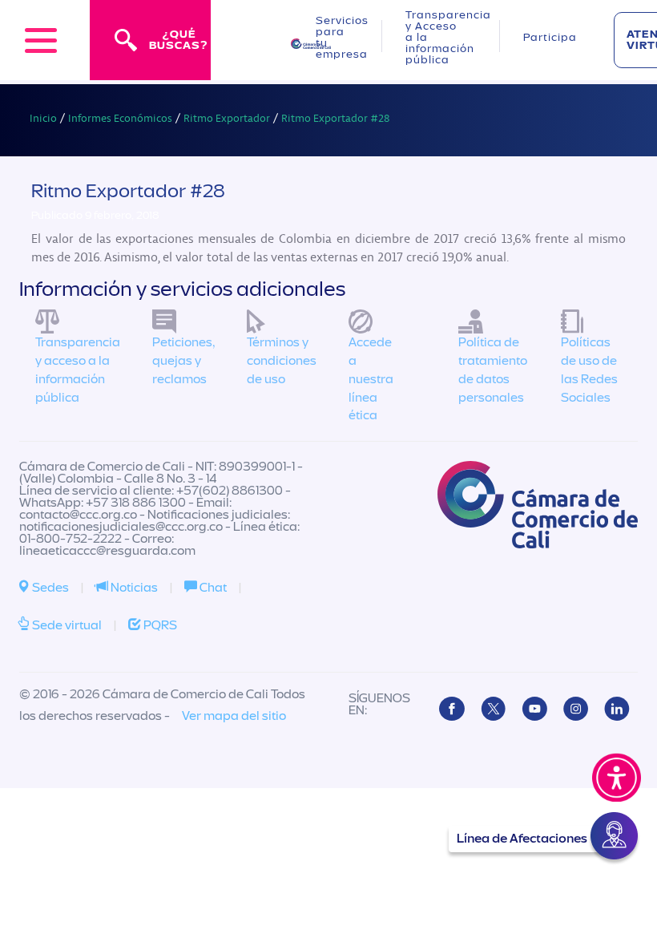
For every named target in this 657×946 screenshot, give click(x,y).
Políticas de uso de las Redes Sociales (589, 370)
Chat (212, 588)
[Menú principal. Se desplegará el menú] (41, 40)
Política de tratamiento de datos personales (492, 370)
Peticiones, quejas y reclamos (183, 360)
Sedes (49, 588)
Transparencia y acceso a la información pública (77, 370)
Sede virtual (66, 625)
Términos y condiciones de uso (281, 360)
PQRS (159, 625)
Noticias (133, 588)
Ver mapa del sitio (234, 716)
